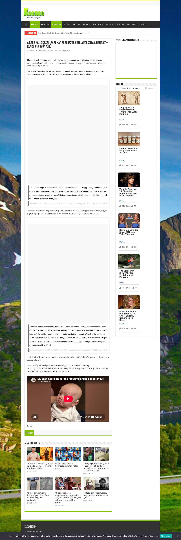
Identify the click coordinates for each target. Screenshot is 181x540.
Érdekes (46, 25)
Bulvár (78, 25)
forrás (29, 426)
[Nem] (177, 536)
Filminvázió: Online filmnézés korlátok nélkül (66, 464)
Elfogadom (165, 536)
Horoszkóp (99, 25)
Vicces (143, 25)
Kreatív (111, 25)
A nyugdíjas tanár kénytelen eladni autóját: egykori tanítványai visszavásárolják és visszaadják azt (96, 467)
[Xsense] (39, 12)
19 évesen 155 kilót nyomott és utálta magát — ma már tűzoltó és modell (64, 33)
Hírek (88, 25)
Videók (35, 25)
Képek (68, 25)
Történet (133, 25)
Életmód (57, 25)
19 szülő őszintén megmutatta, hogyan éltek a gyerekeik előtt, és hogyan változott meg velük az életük (68, 498)
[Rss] (159, 2)
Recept (121, 25)
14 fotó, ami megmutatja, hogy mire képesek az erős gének (95, 495)
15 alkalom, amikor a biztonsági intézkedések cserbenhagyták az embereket (38, 496)
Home (26, 24)
